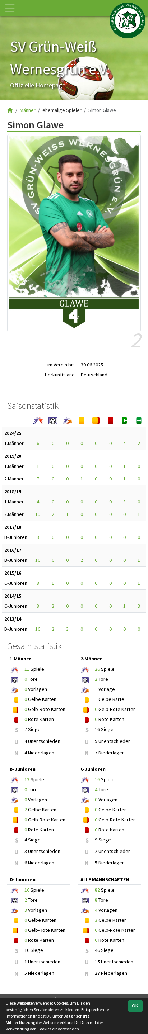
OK (135, 1005)
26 (97, 669)
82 (97, 890)
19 (37, 514)
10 (37, 560)
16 (37, 629)
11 (26, 669)
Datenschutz (76, 1016)
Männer (28, 110)
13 (26, 779)
